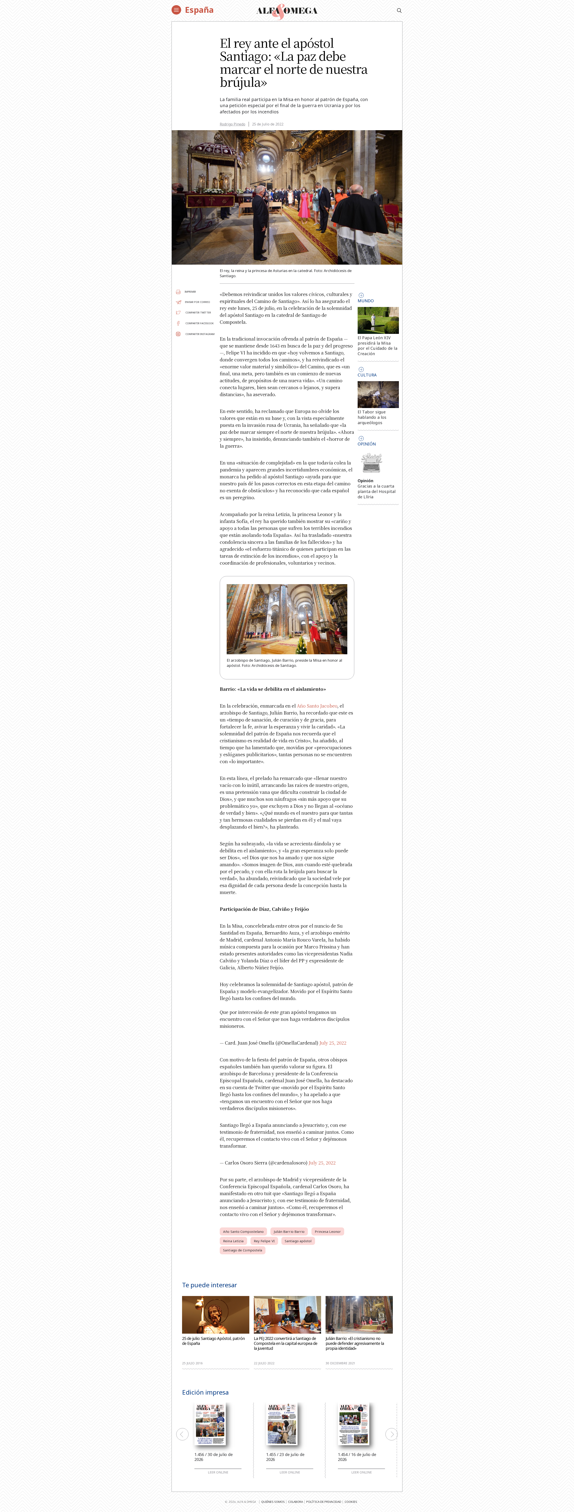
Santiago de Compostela (242, 1250)
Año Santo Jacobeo (317, 705)
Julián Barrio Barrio (289, 1231)
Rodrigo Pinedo (232, 124)
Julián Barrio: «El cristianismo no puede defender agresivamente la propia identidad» (355, 1343)
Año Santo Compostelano (243, 1231)
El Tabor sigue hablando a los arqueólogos (372, 417)
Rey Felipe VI (264, 1241)
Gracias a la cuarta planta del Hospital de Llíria (377, 491)
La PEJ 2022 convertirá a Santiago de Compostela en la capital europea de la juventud (285, 1343)
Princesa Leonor (328, 1231)
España (199, 9)
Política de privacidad (323, 1502)
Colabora (295, 1502)
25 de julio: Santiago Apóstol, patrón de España (213, 1341)
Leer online (218, 1472)
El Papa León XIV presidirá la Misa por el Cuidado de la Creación (377, 345)
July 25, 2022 (333, 1042)
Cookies (351, 1502)
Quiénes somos (273, 1502)
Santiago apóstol (298, 1241)
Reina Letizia (233, 1241)
